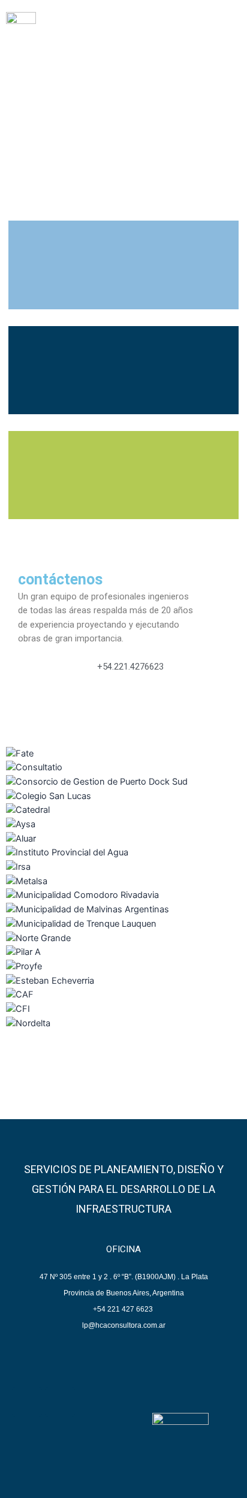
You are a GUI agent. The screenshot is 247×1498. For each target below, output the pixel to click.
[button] (227, 29)
